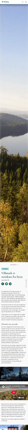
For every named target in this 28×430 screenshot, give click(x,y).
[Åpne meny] (26, 2)
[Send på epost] (10, 283)
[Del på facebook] (2, 283)
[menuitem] (6, 2)
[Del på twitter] (6, 283)
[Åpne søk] (22, 2)
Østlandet (13, 264)
